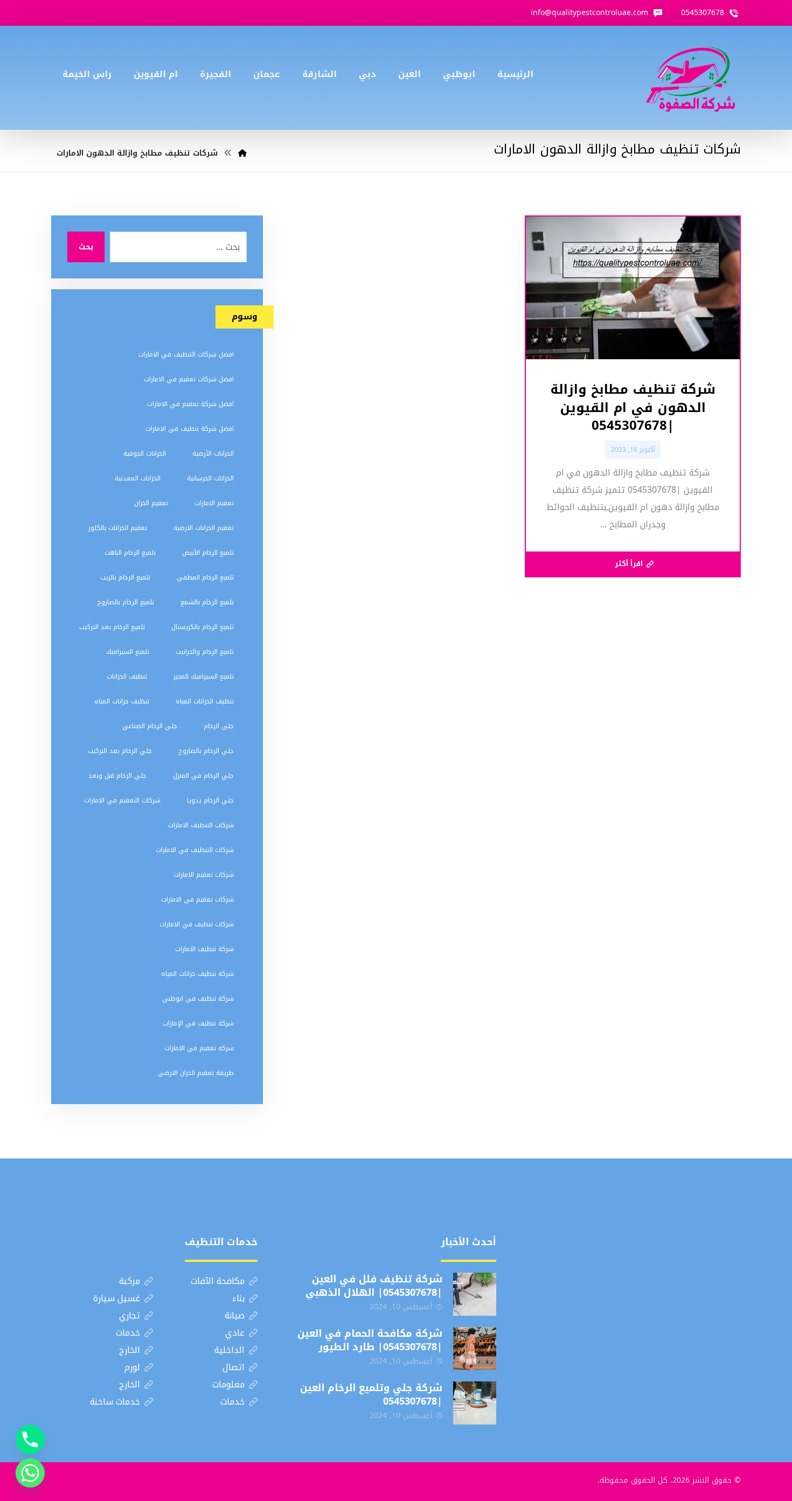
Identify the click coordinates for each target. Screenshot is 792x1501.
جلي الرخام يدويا (210, 800)
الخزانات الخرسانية (210, 478)
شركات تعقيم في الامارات (197, 899)
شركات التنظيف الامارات (201, 825)
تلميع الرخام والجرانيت (205, 652)
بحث (86, 247)
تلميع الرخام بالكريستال (202, 627)
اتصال (234, 1367)
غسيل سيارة (116, 1298)
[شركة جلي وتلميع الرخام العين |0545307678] (474, 1403)
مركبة (129, 1281)
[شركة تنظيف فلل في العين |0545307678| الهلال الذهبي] (474, 1294)
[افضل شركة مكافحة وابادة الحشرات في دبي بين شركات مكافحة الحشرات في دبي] (691, 78)
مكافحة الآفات (218, 1281)
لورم (132, 1367)
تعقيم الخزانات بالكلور (117, 528)
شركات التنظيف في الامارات (195, 850)
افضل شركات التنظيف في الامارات (186, 354)
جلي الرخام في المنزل (203, 775)
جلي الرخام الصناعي (149, 726)
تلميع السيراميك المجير (203, 676)
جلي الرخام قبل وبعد (117, 775)
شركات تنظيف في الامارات (196, 924)
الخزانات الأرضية (213, 453)
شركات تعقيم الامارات (203, 875)
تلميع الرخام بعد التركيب (112, 627)
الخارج (129, 1350)
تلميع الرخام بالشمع (207, 602)
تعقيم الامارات (214, 503)
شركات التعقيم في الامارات (122, 800)
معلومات (228, 1384)
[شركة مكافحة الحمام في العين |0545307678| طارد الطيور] (474, 1348)
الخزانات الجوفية (144, 453)
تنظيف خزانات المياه (121, 701)
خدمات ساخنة (115, 1401)
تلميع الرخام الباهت (130, 552)
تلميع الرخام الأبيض (208, 552)
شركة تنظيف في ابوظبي (198, 998)
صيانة (235, 1315)
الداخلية (229, 1350)
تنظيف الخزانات (127, 676)
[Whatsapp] (30, 1473)
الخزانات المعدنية (138, 478)
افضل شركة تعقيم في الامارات (190, 404)
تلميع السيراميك (127, 652)
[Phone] (30, 1439)
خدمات (128, 1332)
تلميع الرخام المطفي (205, 577)
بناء (238, 1298)
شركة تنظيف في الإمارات (198, 1023)
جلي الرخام (219, 726)
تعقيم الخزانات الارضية (203, 528)
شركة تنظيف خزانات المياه (197, 974)
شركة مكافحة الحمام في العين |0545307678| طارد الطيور (369, 1340)
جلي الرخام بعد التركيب (120, 751)
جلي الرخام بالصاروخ (206, 751)
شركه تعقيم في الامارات (199, 1048)
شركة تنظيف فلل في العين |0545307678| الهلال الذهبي (373, 1286)
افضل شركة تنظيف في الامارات (189, 429)
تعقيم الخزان (151, 503)
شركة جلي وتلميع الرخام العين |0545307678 (371, 1395)
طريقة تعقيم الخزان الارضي (196, 1073)
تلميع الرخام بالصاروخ (125, 602)
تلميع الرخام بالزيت (125, 577)
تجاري (129, 1315)
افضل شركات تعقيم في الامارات (189, 379)
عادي (235, 1332)
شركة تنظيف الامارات (204, 949)
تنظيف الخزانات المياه (205, 701)
